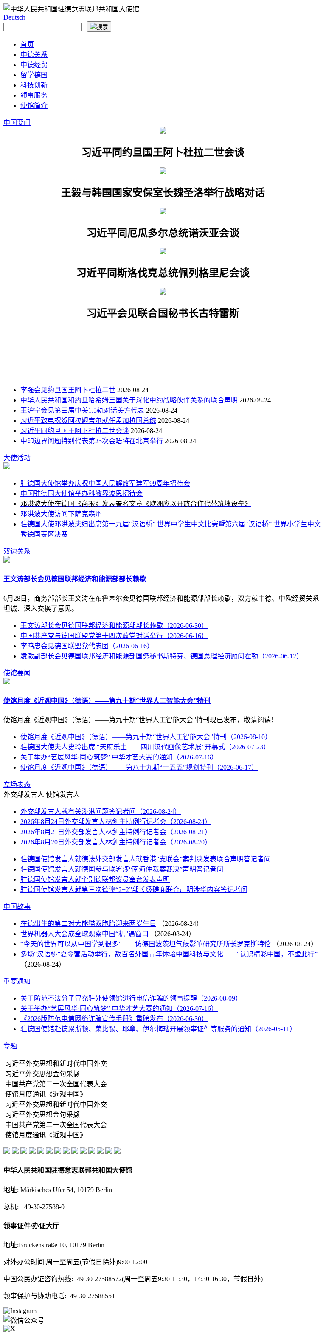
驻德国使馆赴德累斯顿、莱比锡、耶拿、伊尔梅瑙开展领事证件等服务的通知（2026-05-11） (158, 1028)
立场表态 (17, 784)
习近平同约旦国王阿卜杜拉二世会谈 (74, 430)
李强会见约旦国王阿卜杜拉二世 (67, 390)
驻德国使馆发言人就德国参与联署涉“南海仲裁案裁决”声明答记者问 (121, 869)
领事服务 (34, 95)
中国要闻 (17, 122)
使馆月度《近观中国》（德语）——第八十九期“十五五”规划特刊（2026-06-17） (139, 767)
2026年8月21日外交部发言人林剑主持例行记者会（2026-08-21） (115, 831)
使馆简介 (34, 105)
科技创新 (34, 85)
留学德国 (34, 75)
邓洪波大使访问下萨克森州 (61, 514)
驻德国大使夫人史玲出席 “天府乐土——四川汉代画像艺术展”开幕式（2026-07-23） (145, 747)
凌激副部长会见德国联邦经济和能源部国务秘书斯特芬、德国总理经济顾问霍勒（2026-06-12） (161, 656)
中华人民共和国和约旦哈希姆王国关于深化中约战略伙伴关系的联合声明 (129, 400)
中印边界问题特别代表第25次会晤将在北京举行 (91, 440)
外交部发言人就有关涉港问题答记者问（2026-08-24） (100, 811)
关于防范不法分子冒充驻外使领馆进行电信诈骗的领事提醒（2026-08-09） (131, 998)
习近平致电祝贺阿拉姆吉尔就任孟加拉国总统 (88, 420)
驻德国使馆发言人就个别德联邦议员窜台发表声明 (95, 879)
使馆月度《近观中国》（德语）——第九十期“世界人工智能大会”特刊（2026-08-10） (146, 736)
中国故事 (17, 906)
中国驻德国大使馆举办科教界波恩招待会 (81, 493)
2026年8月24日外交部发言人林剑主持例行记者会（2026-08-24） (115, 821)
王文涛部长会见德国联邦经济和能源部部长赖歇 (74, 578)
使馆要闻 (17, 673)
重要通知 (17, 981)
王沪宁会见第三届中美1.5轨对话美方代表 (82, 410)
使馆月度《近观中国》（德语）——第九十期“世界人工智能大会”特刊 (107, 700)
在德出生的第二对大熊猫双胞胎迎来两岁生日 (88, 923)
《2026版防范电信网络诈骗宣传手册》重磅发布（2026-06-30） (114, 1018)
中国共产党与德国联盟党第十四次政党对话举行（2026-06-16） (114, 635)
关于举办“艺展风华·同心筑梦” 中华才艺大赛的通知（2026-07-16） (119, 757)
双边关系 (17, 551)
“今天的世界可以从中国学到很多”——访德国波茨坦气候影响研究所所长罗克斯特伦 (145, 944)
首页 (27, 44)
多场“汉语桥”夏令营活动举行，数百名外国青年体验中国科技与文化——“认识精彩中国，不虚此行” (169, 954)
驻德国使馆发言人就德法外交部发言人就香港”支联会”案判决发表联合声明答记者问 (145, 859)
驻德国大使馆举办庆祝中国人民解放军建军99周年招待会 (105, 483)
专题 (10, 1045)
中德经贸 (34, 64)
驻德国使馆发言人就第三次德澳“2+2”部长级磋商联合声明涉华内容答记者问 (133, 889)
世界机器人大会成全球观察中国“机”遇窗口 (84, 933)
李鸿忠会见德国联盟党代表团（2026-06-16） (87, 646)
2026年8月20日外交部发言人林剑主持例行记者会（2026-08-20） (115, 842)
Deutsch (14, 17)
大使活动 (17, 457)
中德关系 (34, 54)
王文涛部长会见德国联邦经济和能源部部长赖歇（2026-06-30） (114, 625)
